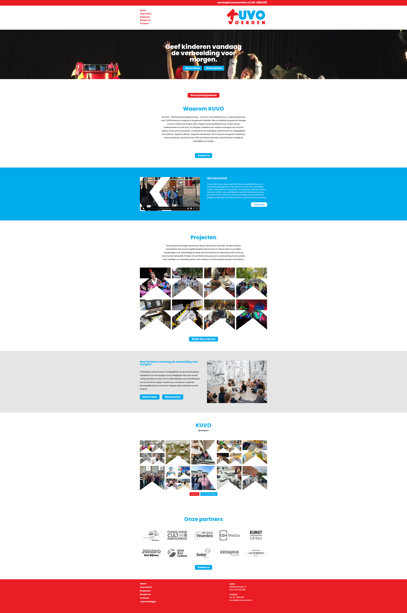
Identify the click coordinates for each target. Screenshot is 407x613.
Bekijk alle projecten (203, 339)
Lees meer (259, 204)
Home (143, 10)
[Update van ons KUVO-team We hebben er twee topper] (152, 478)
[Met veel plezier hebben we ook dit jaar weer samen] (203, 452)
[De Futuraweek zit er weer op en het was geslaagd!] (255, 478)
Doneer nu (145, 20)
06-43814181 (259, 2)
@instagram (203, 430)
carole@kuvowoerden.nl (233, 2)
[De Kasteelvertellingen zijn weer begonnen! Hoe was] (203, 478)
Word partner (214, 68)
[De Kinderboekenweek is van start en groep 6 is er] (229, 478)
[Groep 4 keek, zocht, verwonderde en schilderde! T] (255, 452)
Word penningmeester (203, 95)
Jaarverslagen (148, 601)
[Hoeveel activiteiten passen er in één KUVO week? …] (229, 452)
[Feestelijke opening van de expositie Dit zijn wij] (152, 452)
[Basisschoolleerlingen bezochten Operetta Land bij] (178, 478)
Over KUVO (145, 13)
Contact (144, 23)
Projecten (145, 17)
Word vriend (192, 68)
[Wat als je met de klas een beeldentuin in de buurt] (178, 452)
